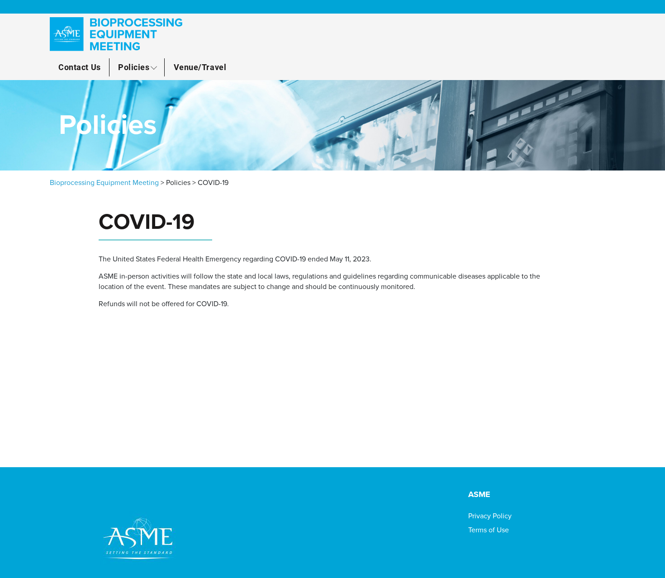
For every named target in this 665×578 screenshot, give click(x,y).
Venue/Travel (200, 67)
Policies (133, 67)
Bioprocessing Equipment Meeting (104, 182)
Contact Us (79, 67)
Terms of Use (488, 530)
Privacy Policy (490, 516)
